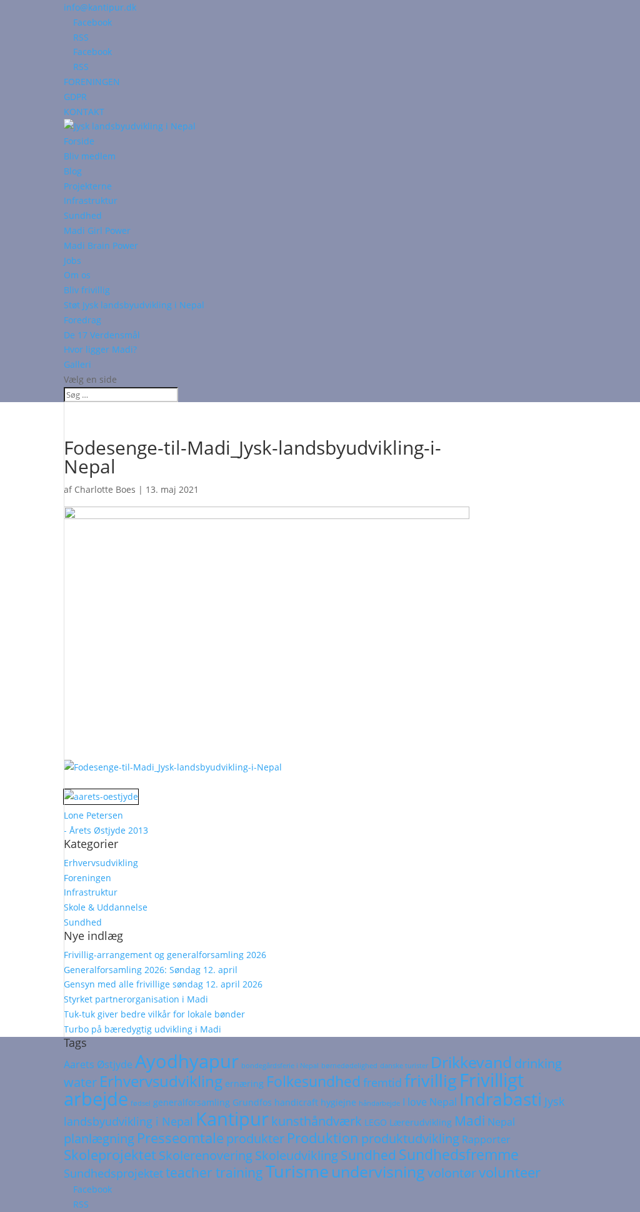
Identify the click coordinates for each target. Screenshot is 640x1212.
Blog (73, 171)
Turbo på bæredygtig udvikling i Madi (142, 1029)
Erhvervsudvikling (101, 863)
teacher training (214, 1172)
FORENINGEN (92, 82)
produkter (255, 1138)
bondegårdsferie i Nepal (280, 1065)
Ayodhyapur (187, 1061)
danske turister (404, 1065)
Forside (79, 141)
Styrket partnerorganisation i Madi (136, 999)
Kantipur (232, 1118)
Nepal (501, 1122)
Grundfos (252, 1102)
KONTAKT (84, 112)
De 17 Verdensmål (102, 335)
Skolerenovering (205, 1155)
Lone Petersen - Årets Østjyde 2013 (106, 822)
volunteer (510, 1172)
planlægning (99, 1138)
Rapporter (486, 1139)
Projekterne (88, 186)
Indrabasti (500, 1099)
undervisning (378, 1171)
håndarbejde (379, 1103)
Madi (469, 1120)
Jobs (72, 260)
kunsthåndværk (316, 1121)
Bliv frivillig (87, 290)
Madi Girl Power (97, 230)
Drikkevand (471, 1062)
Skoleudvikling (296, 1155)
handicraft (296, 1102)
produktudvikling (410, 1138)
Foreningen (87, 878)
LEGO (375, 1122)
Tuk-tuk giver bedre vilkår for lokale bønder (154, 1014)
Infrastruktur (91, 200)
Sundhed (83, 215)
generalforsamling (191, 1102)
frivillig (430, 1080)
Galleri (77, 364)
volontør (452, 1172)
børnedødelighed (349, 1065)
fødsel (141, 1103)
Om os (77, 275)
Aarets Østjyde (98, 1064)
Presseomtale (180, 1138)
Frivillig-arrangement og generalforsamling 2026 (165, 955)
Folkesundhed (313, 1081)
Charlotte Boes (105, 489)
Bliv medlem (90, 156)
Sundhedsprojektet (113, 1173)
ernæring (244, 1083)
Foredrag (82, 320)
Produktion (323, 1138)
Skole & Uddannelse (106, 907)
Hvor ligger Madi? (100, 349)
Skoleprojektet (110, 1155)
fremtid (382, 1082)
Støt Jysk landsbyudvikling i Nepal (134, 305)
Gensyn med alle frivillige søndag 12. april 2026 (163, 984)
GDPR (75, 97)
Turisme (297, 1171)
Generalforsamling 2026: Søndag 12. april (151, 970)
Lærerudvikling (420, 1122)
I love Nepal (429, 1102)
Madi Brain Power (101, 245)
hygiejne (338, 1102)
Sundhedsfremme (459, 1154)
